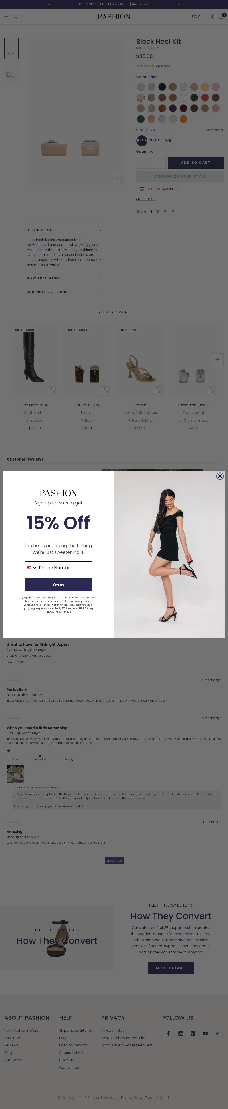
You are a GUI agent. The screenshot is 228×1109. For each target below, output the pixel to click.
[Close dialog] (220, 476)
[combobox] (31, 568)
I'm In (58, 585)
